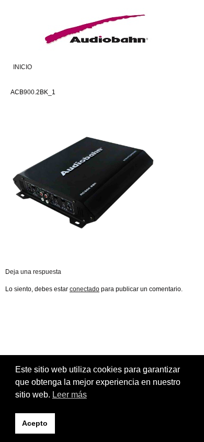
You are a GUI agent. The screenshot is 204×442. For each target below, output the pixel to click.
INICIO (22, 67)
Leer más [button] (69, 394)
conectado (84, 289)
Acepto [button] (35, 423)
